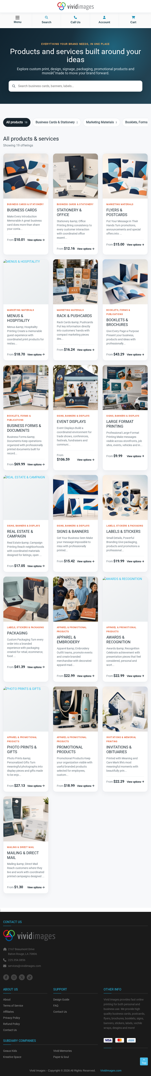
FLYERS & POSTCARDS (116, 212)
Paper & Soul (61, 1057)
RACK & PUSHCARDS (74, 316)
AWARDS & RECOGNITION (118, 639)
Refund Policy (11, 1023)
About (7, 999)
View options (34, 239)
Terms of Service (13, 1005)
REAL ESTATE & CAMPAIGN (20, 533)
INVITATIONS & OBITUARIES (119, 749)
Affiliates (8, 1011)
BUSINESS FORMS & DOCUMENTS (24, 428)
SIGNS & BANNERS (73, 531)
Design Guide (61, 999)
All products (16, 122)
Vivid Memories (62, 1050)
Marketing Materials (101, 122)
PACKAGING (17, 633)
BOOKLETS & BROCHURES (117, 322)
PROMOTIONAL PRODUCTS (70, 749)
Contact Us (10, 1030)
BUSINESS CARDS (22, 210)
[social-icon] (6, 977)
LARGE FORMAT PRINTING (120, 424)
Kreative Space (12, 1057)
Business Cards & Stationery (57, 122)
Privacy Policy (11, 1017)
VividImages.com (111, 1070)
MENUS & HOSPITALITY (18, 318)
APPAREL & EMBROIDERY (68, 639)
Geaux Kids (10, 1050)
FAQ (55, 1005)
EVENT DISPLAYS (71, 421)
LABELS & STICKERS (123, 531)
